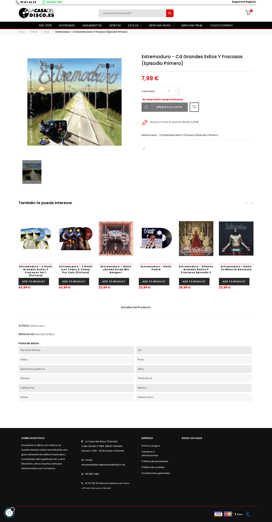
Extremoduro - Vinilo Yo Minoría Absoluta (236, 268)
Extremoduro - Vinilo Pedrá (156, 268)
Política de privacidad (155, 461)
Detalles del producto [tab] (136, 307)
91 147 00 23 (28, 2)
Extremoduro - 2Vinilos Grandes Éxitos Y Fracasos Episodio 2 (196, 269)
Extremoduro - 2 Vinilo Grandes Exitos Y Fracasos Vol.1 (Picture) (35, 271)
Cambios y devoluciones (150, 453)
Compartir (144, 149)
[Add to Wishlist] (194, 107)
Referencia (26, 334)
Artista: (24, 325)
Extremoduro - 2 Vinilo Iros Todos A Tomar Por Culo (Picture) (76, 269)
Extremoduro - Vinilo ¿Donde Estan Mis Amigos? (115, 269)
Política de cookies (153, 467)
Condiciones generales (156, 473)
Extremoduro (37, 326)
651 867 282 (54, 2)
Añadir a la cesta (169, 107)
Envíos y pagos (151, 445)
